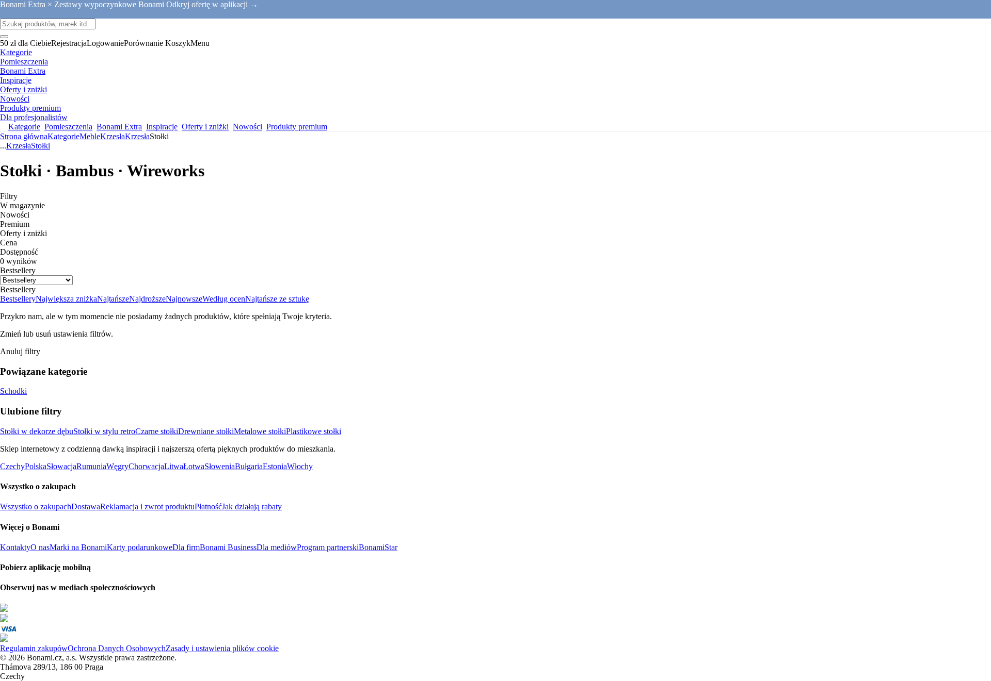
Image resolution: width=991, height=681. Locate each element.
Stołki (40, 145)
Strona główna (23, 136)
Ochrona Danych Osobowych (117, 648)
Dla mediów (277, 547)
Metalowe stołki (260, 431)
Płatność (208, 506)
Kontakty (15, 547)
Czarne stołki (156, 431)
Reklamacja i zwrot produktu (147, 506)
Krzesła (137, 136)
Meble (89, 136)
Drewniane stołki (206, 431)
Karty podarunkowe (139, 547)
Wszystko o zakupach (35, 506)
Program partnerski (328, 547)
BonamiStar (378, 547)
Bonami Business (228, 547)
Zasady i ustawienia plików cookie (222, 648)
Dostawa (85, 506)
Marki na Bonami (78, 547)
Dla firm (186, 547)
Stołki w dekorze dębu (36, 431)
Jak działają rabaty (252, 506)
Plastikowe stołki (313, 431)
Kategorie (63, 136)
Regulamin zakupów (34, 648)
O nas (40, 547)
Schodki (13, 391)
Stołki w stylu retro (104, 431)
